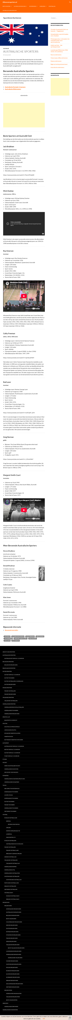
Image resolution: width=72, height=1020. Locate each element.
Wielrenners (8, 905)
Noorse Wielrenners (12, 961)
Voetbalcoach (8, 892)
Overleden (42, 6)
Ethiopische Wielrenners (13, 935)
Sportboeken (32, 6)
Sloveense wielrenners (12, 974)
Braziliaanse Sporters (9, 668)
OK (44, 1018)
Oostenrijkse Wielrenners (13, 964)
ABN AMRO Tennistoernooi (11, 788)
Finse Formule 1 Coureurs (11, 756)
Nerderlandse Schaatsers (11, 782)
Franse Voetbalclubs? (12, 850)
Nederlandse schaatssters (10, 1009)
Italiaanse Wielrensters (13, 996)
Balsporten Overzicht (10, 720)
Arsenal (8, 821)
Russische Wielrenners (12, 970)
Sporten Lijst (6, 717)
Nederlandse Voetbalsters (12, 873)
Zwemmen (5, 1003)
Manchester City (11, 837)
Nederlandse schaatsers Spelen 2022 (14, 778)
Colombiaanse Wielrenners (14, 922)
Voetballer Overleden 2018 (10, 10)
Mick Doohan (32, 638)
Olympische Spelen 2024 (20, 6)
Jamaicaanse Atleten (10, 730)
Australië (6, 48)
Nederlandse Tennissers (11, 710)
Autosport (6, 743)
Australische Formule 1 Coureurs (15, 87)
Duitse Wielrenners (10, 684)
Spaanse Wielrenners (12, 980)
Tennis (4, 785)
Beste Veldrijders (11, 918)
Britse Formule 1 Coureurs (12, 749)
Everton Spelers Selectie (13, 830)
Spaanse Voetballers (10, 886)
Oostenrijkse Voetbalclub (13, 879)
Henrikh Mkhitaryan (14, 824)
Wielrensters (8, 990)
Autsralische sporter (18, 636)
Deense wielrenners (56, 61)
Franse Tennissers (9, 804)
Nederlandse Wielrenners (11, 713)
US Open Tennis (8, 795)
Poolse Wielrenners (12, 967)
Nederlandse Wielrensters (13, 993)
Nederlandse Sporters (9, 704)
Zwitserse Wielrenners (12, 987)
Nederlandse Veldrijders (15, 957)
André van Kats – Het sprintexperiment (56, 46)
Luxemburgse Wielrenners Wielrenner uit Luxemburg (59, 50)
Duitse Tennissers (9, 678)
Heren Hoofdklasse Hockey (12, 765)
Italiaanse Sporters (8, 697)
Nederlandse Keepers (10, 866)
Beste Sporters (6, 6)
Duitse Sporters (7, 671)
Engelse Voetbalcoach (12, 896)
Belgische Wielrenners (10, 665)
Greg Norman (40, 636)
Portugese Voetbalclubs (11, 883)
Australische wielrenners (57, 67)
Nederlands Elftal (9, 870)
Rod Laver (7, 640)
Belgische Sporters (8, 661)
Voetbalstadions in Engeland (14, 843)
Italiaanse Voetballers (10, 700)
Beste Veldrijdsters (11, 1000)
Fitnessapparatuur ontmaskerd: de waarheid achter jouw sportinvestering (60, 40)
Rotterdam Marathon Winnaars (13, 739)
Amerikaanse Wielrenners (13, 909)
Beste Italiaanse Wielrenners (16, 948)
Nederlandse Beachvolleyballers (14, 707)
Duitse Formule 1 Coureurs (12, 674)
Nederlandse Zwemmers (11, 1006)
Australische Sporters (20, 51)
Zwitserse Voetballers (10, 889)
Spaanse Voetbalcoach (12, 899)
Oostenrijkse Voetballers (11, 876)
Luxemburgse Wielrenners (13, 951)
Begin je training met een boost (59, 64)
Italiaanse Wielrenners (12, 944)
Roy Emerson (15, 640)
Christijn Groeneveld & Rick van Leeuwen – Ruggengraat (59, 30)
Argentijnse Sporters (9, 652)
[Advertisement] (24, 115)
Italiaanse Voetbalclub (13, 863)
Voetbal (5, 814)
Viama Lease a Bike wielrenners (59, 58)
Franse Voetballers (10, 691)
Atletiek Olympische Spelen (12, 726)
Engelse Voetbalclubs (10, 817)
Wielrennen (6, 902)
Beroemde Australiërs (11, 630)
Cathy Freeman (30, 636)
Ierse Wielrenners (11, 941)
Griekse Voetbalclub (10, 857)
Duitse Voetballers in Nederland (13, 681)
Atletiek (5, 723)
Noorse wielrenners (56, 54)
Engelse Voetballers (10, 840)
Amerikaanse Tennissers (11, 791)
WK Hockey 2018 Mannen (11, 772)
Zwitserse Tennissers (10, 811)
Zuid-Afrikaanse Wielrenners (14, 983)
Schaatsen (6, 775)
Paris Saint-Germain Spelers (14, 853)
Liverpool (9, 834)
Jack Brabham (8, 638)
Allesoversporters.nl (10, 2)
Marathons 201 (8, 736)
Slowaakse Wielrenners (13, 977)
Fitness (5, 759)
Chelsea (8, 827)
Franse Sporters (7, 687)
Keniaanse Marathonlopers (12, 733)
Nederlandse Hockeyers (11, 769)
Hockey (5, 762)
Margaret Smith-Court (21, 638)
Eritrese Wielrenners (12, 931)
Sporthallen (52, 6)
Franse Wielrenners (10, 694)
